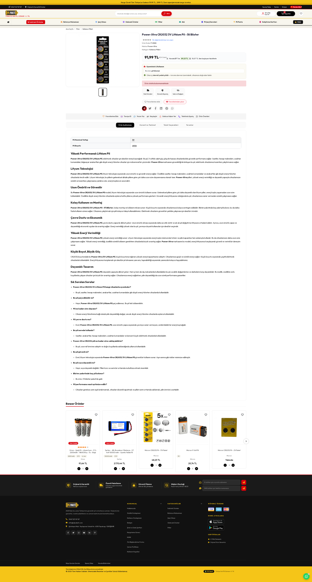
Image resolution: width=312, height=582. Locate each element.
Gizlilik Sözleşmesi (133, 513)
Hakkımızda (131, 508)
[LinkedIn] (89, 533)
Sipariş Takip (266, 7)
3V (133, 140)
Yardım (276, 7)
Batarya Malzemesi (175, 513)
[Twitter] (73, 533)
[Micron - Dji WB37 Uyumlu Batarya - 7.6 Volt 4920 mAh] (229, 428)
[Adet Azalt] (78, 468)
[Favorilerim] (301, 13)
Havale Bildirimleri (104, 563)
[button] (286, 13)
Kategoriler (174, 504)
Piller (169, 528)
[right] (246, 441)
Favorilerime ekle (153, 102)
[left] (66, 441)
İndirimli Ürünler (173, 508)
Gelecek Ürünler (174, 523)
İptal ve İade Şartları (134, 528)
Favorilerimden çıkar (176, 102)
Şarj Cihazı (171, 518)
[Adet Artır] (86, 468)
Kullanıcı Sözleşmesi (134, 518)
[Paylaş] (144, 108)
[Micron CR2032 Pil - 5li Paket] (119, 428)
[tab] (125, 125)
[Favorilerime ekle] (96, 415)
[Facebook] (68, 533)
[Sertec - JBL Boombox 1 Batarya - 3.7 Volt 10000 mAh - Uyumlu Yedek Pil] (83, 428)
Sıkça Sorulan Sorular (73, 563)
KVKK (129, 537)
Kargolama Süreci (133, 532)
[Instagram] (79, 533)
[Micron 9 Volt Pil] (156, 428)
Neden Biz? (297, 7)
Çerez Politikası (132, 547)
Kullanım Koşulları (133, 552)
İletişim (284, 7)
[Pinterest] (95, 533)
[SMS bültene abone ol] (243, 488)
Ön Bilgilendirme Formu (135, 542)
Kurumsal (132, 504)
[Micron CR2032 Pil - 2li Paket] (192, 428)
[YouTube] (84, 533)
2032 (134, 146)
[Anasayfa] (8, 22)
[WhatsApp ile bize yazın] (306, 576)
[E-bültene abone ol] (243, 482)
